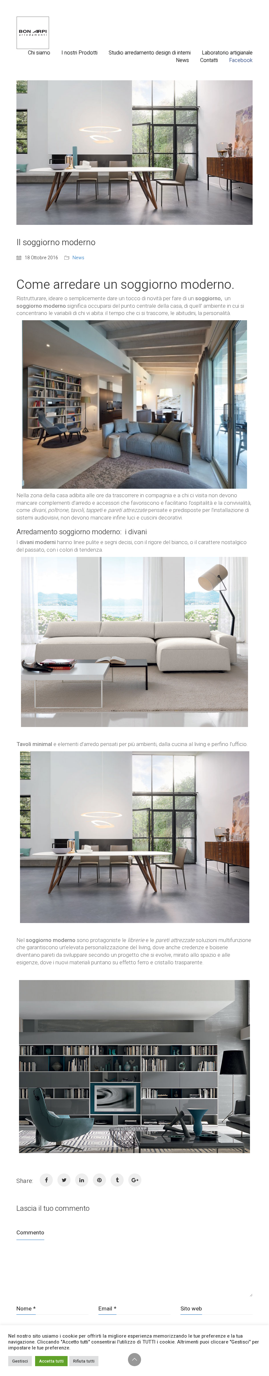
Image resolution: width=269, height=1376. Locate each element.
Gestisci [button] (20, 1361)
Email (107, 1309)
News (78, 258)
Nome (26, 1309)
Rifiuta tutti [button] (83, 1361)
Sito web (191, 1309)
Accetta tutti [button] (51, 1361)
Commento (30, 1233)
